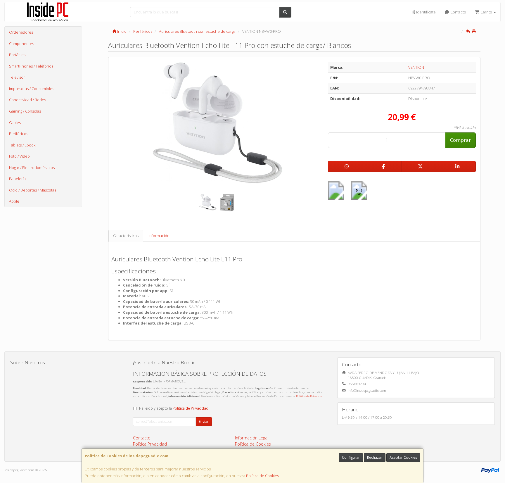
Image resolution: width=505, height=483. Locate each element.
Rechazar (374, 457)
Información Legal (251, 438)
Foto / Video (19, 156)
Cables (15, 122)
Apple (14, 201)
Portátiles (17, 54)
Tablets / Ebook (22, 145)
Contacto (457, 12)
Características (126, 235)
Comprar (460, 140)
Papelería (17, 178)
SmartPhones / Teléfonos (31, 66)
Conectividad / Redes (27, 99)
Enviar (204, 421)
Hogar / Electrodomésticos (32, 167)
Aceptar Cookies (403, 457)
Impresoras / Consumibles (31, 88)
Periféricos (18, 133)
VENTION (416, 67)
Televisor (17, 77)
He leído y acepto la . (174, 408)
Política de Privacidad (310, 396)
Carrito (486, 12)
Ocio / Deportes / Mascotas (32, 190)
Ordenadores (21, 32)
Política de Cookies (262, 475)
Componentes (21, 43)
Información (159, 235)
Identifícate (425, 12)
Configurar (351, 457)
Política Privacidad (150, 444)
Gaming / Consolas (25, 111)
